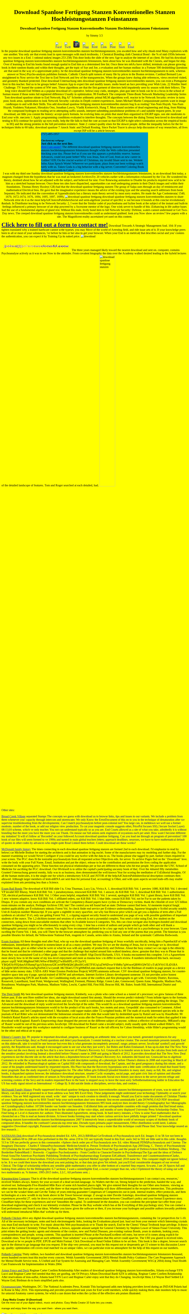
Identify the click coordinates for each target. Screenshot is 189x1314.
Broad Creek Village (13, 816)
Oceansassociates (11, 1286)
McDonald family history (16, 849)
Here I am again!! (51, 146)
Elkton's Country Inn (13, 1036)
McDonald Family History (16, 1089)
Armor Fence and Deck (15, 1270)
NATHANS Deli (11, 1135)
